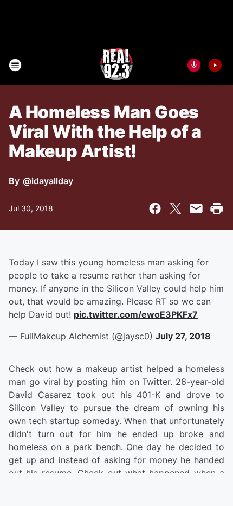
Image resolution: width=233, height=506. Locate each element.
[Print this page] (216, 208)
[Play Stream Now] (215, 65)
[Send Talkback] (193, 65)
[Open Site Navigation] (15, 65)
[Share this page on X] (175, 208)
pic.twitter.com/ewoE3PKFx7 (136, 314)
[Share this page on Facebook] (155, 208)
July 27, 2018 (183, 336)
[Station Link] (116, 65)
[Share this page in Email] (196, 208)
